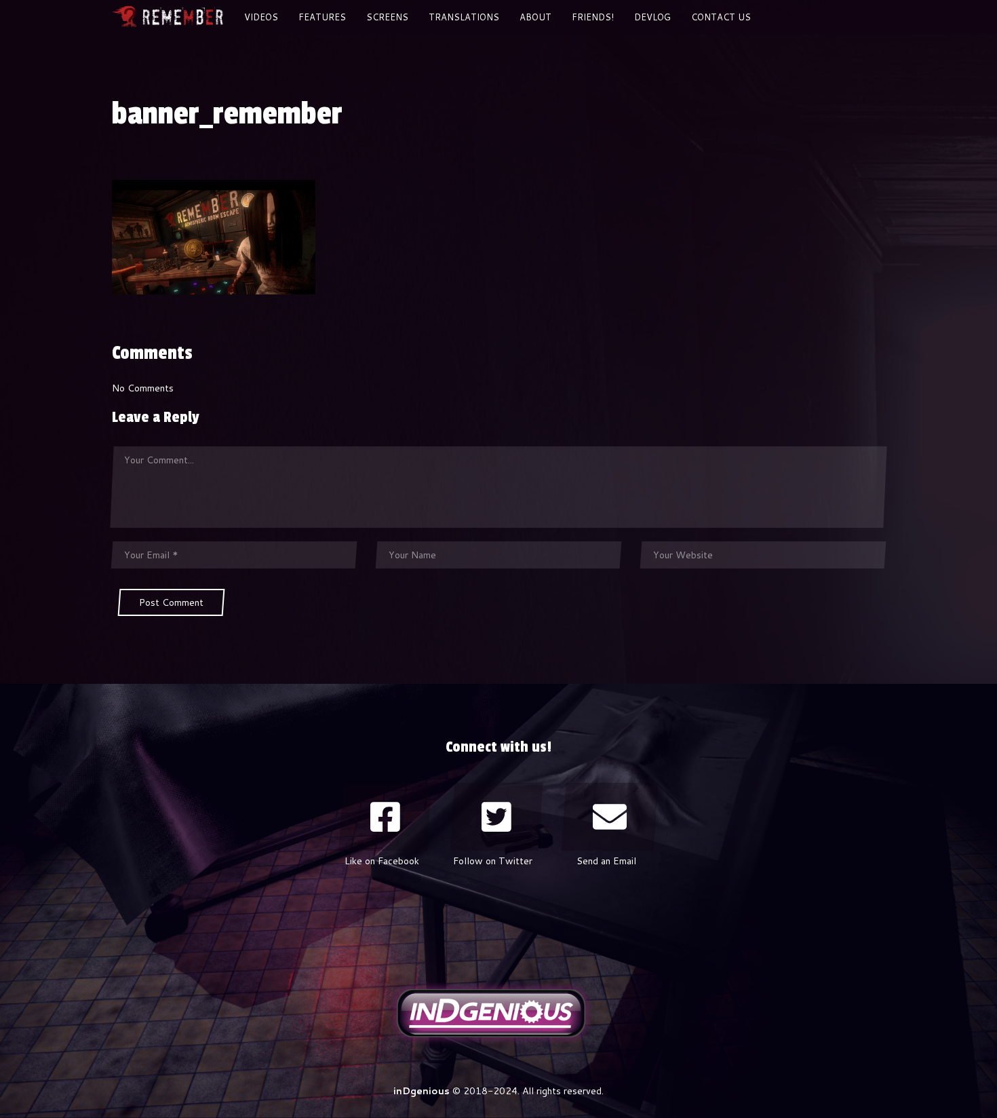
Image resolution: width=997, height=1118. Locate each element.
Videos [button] (261, 17)
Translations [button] (464, 17)
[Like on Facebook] (385, 817)
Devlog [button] (652, 17)
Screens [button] (387, 17)
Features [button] (322, 17)
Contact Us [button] (721, 17)
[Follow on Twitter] (496, 817)
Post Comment (171, 602)
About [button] (535, 17)
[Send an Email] (610, 817)
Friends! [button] (593, 17)
